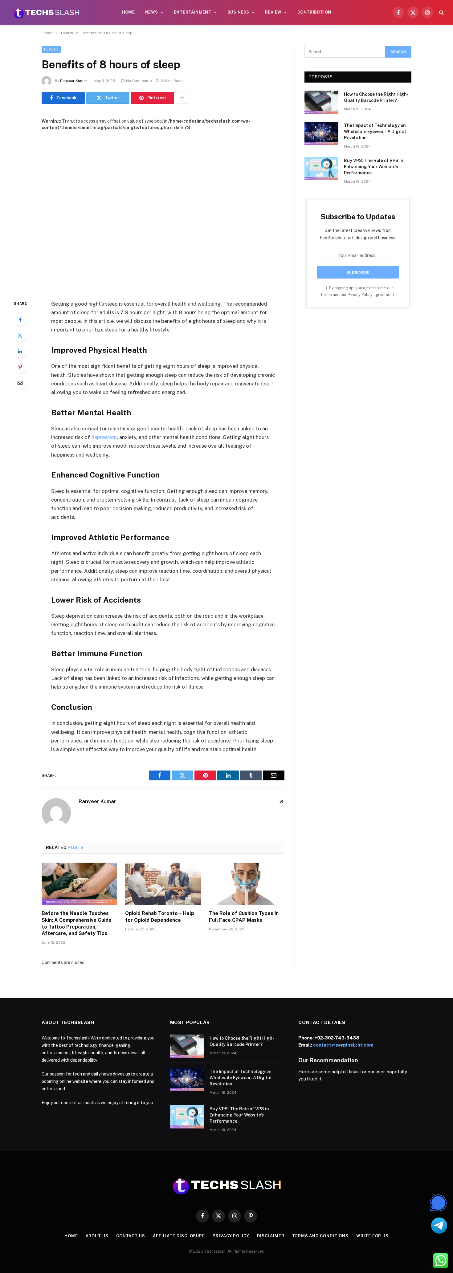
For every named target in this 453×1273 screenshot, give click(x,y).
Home (128, 12)
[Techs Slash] (46, 12)
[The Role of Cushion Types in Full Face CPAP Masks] (246, 884)
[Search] (441, 12)
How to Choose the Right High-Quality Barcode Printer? (376, 97)
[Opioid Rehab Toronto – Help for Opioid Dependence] (163, 884)
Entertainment (192, 12)
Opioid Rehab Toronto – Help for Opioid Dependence (159, 916)
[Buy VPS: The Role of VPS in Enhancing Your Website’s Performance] (321, 168)
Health (51, 49)
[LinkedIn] (20, 351)
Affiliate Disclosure (179, 1236)
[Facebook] (20, 320)
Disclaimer (270, 1236)
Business (238, 12)
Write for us (372, 1236)
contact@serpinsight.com (343, 1044)
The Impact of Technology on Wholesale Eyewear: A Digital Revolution (375, 131)
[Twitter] (20, 335)
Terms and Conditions (320, 1236)
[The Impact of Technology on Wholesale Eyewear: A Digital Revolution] (321, 133)
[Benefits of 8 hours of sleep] (163, 210)
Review (273, 12)
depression (104, 437)
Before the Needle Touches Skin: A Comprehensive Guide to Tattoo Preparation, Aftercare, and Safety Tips (77, 923)
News (151, 12)
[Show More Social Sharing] (182, 98)
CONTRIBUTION (314, 12)
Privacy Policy (360, 294)
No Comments (139, 81)
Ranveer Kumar (73, 81)
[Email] (20, 382)
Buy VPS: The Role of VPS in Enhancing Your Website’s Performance (373, 166)
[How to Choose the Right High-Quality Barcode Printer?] (321, 102)
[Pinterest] (20, 367)
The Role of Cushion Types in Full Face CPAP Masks (244, 916)
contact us (130, 1236)
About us (97, 1236)
